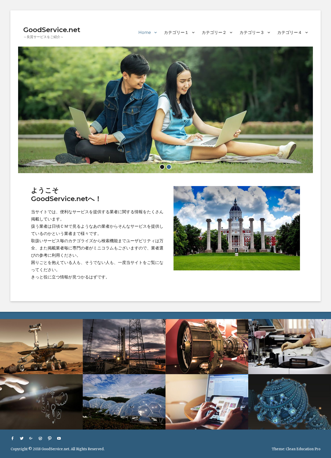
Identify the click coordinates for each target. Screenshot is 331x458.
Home (144, 32)
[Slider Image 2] (165, 109)
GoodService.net (51, 30)
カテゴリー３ (251, 32)
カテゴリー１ (176, 32)
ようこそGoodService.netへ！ (66, 194)
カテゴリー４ (289, 32)
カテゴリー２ (214, 32)
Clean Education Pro (303, 449)
